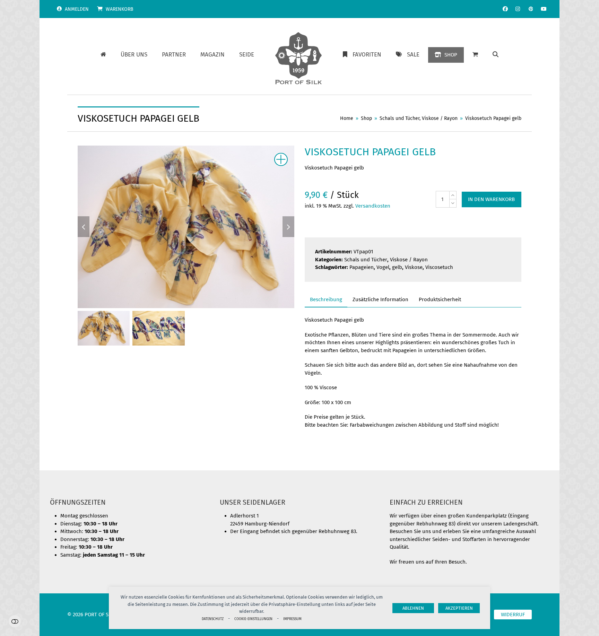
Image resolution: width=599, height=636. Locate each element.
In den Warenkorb (491, 199)
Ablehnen (413, 608)
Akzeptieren (459, 608)
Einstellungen (15, 621)
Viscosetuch (439, 267)
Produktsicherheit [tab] (440, 299)
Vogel (382, 267)
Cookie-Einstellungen (253, 619)
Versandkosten (372, 206)
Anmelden (77, 9)
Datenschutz (213, 619)
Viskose (414, 267)
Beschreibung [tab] (326, 299)
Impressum (292, 619)
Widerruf (513, 614)
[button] (495, 54)
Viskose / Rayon (409, 259)
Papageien (361, 267)
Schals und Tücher (365, 259)
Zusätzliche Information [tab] (380, 299)
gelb (397, 267)
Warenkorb (119, 9)
